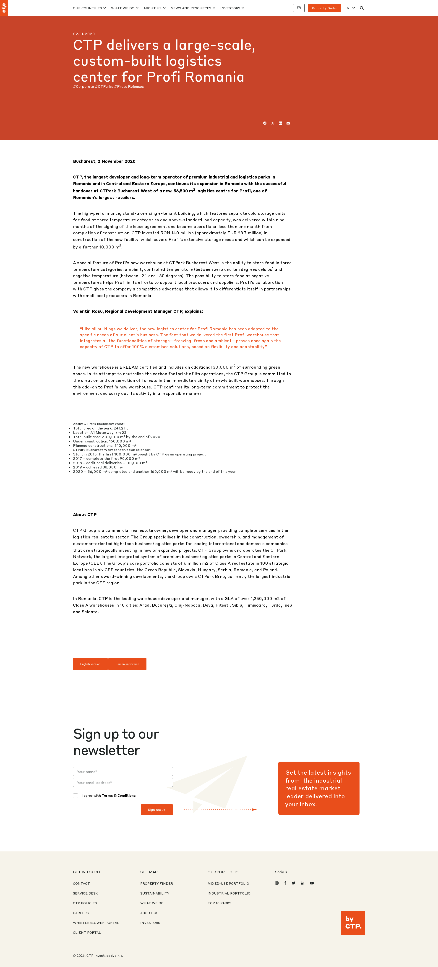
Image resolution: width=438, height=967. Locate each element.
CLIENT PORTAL (87, 932)
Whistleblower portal (96, 922)
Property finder (324, 8)
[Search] (362, 8)
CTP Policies (85, 903)
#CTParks (104, 86)
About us (149, 913)
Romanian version (127, 664)
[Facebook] (265, 123)
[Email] (288, 123)
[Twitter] (272, 123)
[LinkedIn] (280, 123)
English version (90, 664)
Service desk (85, 893)
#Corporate (84, 86)
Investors (230, 8)
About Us (152, 8)
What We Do (122, 8)
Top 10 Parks (219, 903)
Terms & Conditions (119, 795)
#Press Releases (129, 86)
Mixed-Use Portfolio (228, 883)
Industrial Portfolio (229, 893)
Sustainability (154, 893)
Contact (81, 883)
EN (346, 8)
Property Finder (156, 883)
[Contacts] (299, 8)
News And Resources (191, 8)
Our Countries (87, 8)
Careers (81, 913)
